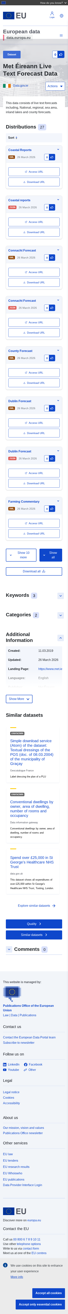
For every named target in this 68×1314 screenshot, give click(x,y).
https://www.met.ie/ (50, 669)
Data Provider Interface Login (22, 1185)
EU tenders (10, 1160)
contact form (31, 1248)
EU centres (39, 1253)
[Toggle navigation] (60, 36)
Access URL (36, 171)
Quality (31, 923)
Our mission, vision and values (23, 1127)
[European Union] (32, 1211)
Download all (32, 571)
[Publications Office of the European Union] (32, 993)
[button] (54, 2)
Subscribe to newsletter (18, 1042)
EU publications (13, 1179)
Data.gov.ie (20, 85)
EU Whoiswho (12, 1173)
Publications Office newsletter (23, 1133)
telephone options (29, 1244)
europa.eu (34, 1220)
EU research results (16, 1166)
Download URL (36, 181)
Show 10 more (23, 555)
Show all (53, 555)
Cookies (8, 1097)
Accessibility (11, 1103)
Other (32, 1069)
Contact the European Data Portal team (29, 1037)
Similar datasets (31, 934)
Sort (11, 137)
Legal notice (11, 1092)
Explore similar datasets (37, 905)
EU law (8, 1154)
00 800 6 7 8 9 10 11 (26, 1239)
